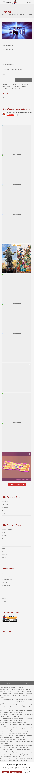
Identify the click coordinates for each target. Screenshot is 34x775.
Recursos (4, 601)
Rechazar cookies (16, 772)
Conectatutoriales (7, 579)
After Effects (5, 504)
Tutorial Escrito (6, 585)
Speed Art (5, 573)
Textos (4, 545)
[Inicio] (2, 14)
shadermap (5, 514)
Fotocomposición (7, 529)
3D (2, 538)
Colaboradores (6, 576)
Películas (4, 554)
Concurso (4, 588)
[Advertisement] (17, 651)
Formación (5, 595)
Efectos (4, 532)
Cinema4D (5, 507)
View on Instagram (17, 484)
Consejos (4, 592)
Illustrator (4, 510)
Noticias (4, 598)
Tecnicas (4, 535)
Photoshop (5, 501)
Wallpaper (5, 541)
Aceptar (5, 772)
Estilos (3, 548)
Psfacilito (4, 582)
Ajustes (26, 772)
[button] (16, 139)
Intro (3, 551)
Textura (4, 557)
